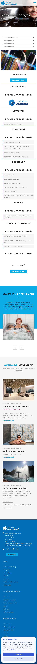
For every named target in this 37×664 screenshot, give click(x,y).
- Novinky (5, 633)
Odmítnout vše (19, 658)
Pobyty (10, 19)
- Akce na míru (7, 624)
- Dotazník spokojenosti (10, 603)
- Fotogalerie (7, 570)
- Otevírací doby (8, 597)
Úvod (3, 19)
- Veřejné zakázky (8, 612)
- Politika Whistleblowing (10, 582)
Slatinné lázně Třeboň (12, 403)
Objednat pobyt (18, 80)
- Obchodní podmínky (9, 600)
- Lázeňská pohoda (8, 630)
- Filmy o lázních (7, 573)
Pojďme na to (15, 650)
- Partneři (6, 579)
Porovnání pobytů (22, 19)
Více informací (8, 421)
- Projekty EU (7, 585)
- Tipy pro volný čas (9, 627)
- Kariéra (5, 636)
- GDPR (5, 606)
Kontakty (12, 554)
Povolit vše (19, 654)
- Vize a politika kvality (9, 567)
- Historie (6, 576)
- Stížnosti (6, 609)
